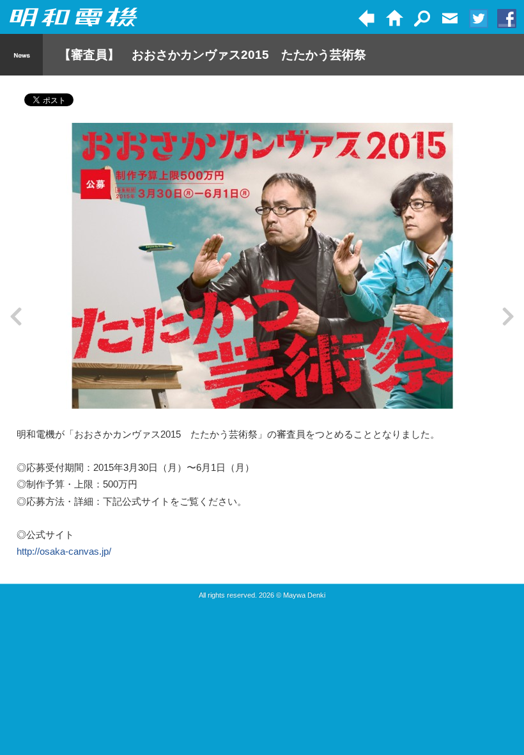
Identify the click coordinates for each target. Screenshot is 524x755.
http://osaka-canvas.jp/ (64, 551)
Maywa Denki (304, 595)
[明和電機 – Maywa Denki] (73, 17)
